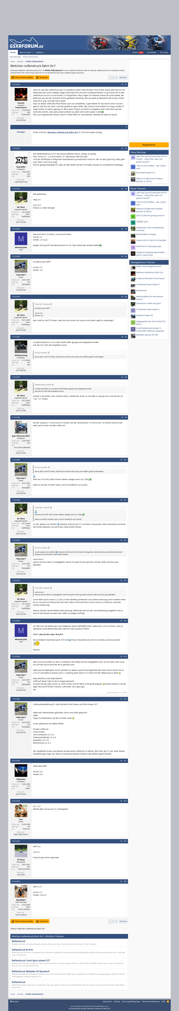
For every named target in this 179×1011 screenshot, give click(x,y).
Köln (28, 176)
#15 (125, 656)
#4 (126, 229)
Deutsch (15, 1001)
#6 (126, 297)
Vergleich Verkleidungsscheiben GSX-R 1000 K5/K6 (150, 253)
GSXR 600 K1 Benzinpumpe (148, 246)
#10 (125, 460)
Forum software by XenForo (89, 1006)
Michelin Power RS (144, 315)
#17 (125, 761)
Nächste (123, 77)
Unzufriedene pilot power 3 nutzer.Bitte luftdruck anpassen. (150, 329)
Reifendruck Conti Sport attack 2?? (31, 960)
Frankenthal (25, 114)
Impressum (107, 1001)
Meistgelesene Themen (143, 262)
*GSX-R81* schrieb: (42, 304)
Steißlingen (26, 216)
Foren (13, 52)
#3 (126, 189)
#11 (125, 500)
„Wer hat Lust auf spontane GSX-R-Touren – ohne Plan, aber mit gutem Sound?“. (151, 159)
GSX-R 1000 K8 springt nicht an (150, 215)
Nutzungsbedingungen (131, 1001)
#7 (126, 337)
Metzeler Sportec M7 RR (147, 334)
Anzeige (21, 132)
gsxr (142, 221)
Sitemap (117, 1001)
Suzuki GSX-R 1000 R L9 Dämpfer (151, 240)
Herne (27, 788)
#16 (125, 699)
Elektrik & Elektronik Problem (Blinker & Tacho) (149, 180)
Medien (39, 52)
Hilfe (163, 1001)
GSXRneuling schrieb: (43, 384)
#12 (125, 540)
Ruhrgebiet (26, 284)
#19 (125, 841)
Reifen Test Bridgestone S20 (148, 266)
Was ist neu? (25, 52)
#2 (126, 148)
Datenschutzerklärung (151, 1001)
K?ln (28, 365)
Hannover (26, 829)
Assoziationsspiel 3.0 (145, 172)
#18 (125, 801)
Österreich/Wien (24, 869)
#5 (126, 256)
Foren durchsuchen (30, 57)
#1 (126, 84)
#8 (126, 377)
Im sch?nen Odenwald (22, 447)
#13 (125, 580)
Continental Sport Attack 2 (148, 309)
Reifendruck (18, 941)
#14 (125, 621)
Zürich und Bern (24, 909)
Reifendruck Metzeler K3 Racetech (31, 971)
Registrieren (149, 144)
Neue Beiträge (15, 57)
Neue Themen (138, 188)
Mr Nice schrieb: (41, 352)
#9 (126, 417)
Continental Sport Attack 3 (148, 284)
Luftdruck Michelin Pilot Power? (150, 278)
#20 (125, 881)
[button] (33, 52)
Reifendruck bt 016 (22, 949)
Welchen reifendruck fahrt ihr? (150, 272)
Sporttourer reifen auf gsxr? (148, 303)
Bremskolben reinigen (146, 234)
